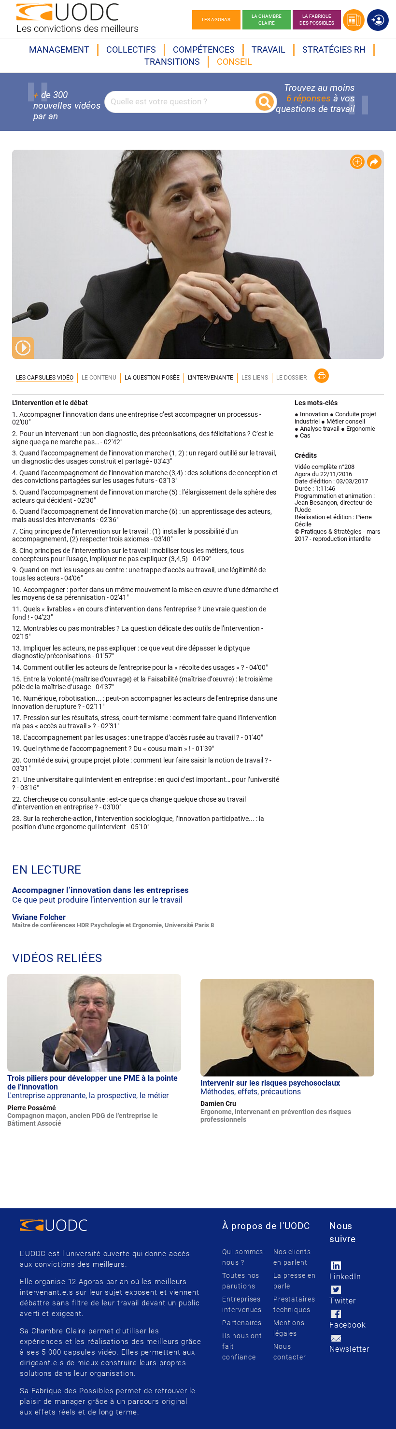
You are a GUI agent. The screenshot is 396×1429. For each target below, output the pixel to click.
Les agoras (216, 19)
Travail (268, 49)
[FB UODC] (336, 1314)
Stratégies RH (334, 49)
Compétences (204, 49)
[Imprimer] (321, 375)
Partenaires (242, 1323)
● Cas (303, 435)
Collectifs (131, 49)
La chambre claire (267, 20)
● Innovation (311, 414)
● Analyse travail (317, 428)
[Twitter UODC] (336, 1290)
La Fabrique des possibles (316, 20)
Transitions (172, 62)
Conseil (234, 62)
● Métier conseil (343, 421)
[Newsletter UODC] (336, 1338)
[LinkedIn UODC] (336, 1265)
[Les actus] (354, 20)
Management (59, 49)
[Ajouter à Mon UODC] (357, 162)
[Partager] (374, 162)
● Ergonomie (358, 428)
